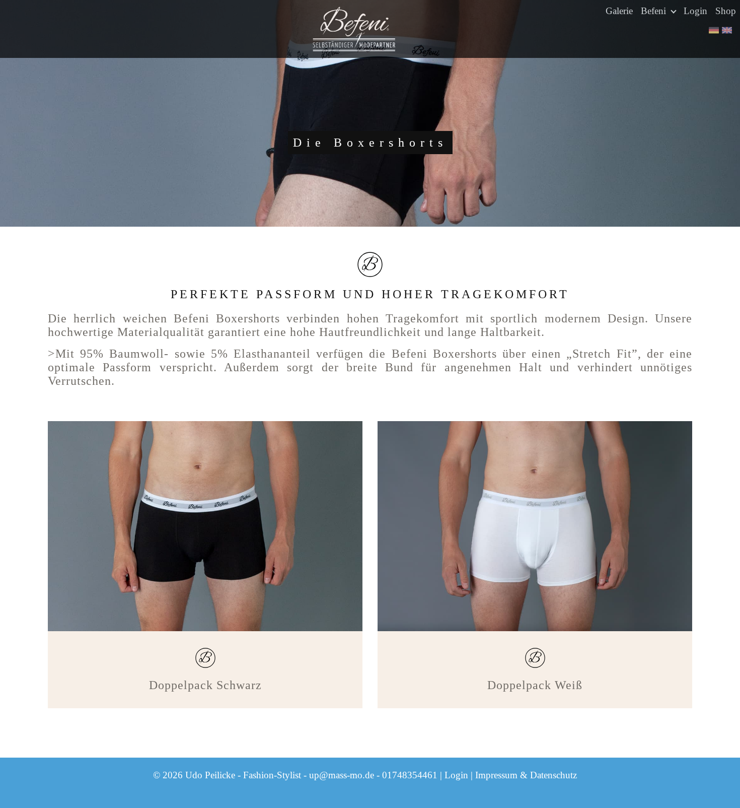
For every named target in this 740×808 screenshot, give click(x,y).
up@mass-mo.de (341, 775)
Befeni (655, 11)
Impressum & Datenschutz (526, 775)
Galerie (619, 11)
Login (695, 11)
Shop (725, 11)
